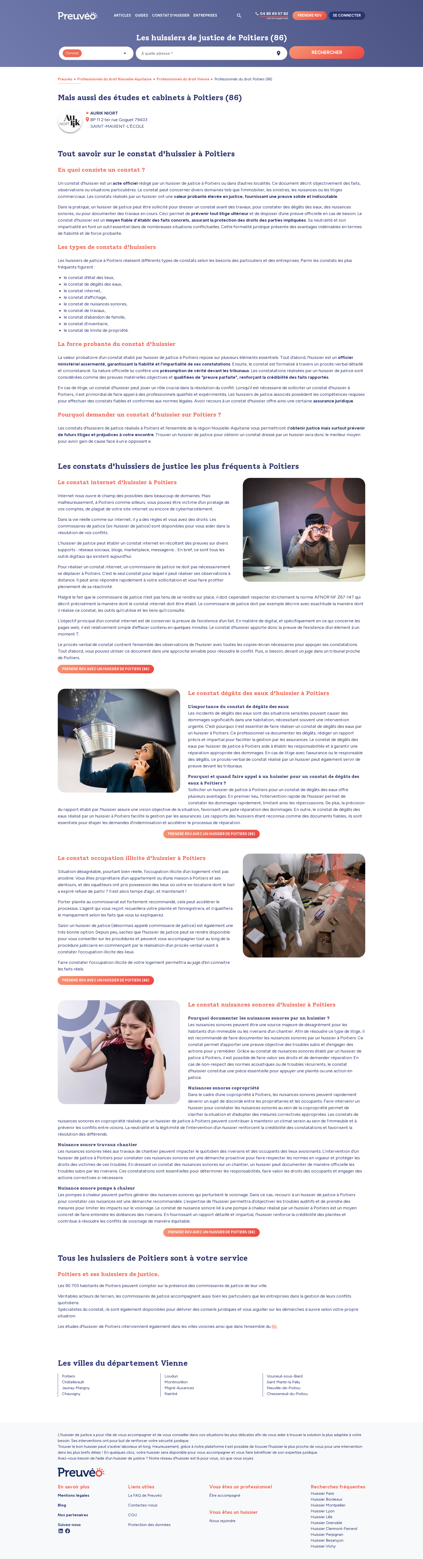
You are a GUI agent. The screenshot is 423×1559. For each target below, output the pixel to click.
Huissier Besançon (327, 1540)
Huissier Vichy (323, 1546)
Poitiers (68, 1376)
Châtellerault (73, 1382)
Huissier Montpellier (328, 1505)
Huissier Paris (322, 1493)
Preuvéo (65, 79)
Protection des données (149, 1524)
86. (274, 1326)
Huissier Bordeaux (326, 1499)
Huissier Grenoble (326, 1522)
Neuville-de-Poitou (283, 1388)
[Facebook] (67, 1530)
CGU (132, 1515)
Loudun (171, 1376)
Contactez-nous (142, 1505)
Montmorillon (176, 1382)
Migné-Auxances (179, 1388)
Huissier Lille (321, 1517)
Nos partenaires (73, 1515)
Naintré (170, 1393)
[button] (96, 53)
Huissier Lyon (323, 1511)
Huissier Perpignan (327, 1534)
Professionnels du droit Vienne (183, 79)
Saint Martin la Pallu (283, 1382)
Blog (62, 1505)
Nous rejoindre (222, 1520)
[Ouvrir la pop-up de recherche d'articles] (239, 16)
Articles (122, 15)
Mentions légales (73, 1495)
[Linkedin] (61, 1530)
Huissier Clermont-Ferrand (334, 1528)
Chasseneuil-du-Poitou (287, 1393)
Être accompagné (224, 1495)
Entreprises (205, 15)
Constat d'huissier (170, 15)
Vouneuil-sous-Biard (285, 1376)
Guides (141, 15)
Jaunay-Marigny (76, 1388)
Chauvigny (71, 1393)
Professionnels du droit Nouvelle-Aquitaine (114, 79)
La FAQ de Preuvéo (145, 1495)
